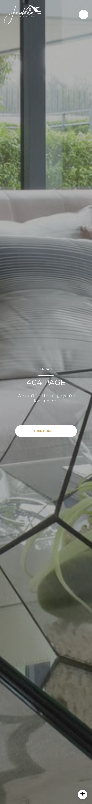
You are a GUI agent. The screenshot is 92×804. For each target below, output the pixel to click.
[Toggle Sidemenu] (83, 14)
